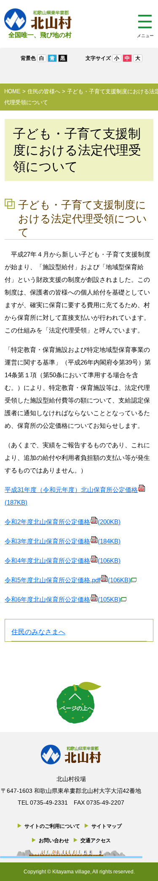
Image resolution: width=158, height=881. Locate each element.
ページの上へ (76, 708)
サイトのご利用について (52, 826)
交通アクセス (95, 840)
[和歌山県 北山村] (38, 19)
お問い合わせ (54, 840)
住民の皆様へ (43, 91)
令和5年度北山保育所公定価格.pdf (68, 580)
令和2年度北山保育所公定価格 (63, 521)
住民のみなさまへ (38, 631)
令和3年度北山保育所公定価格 (63, 541)
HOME (12, 91)
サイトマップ (106, 826)
